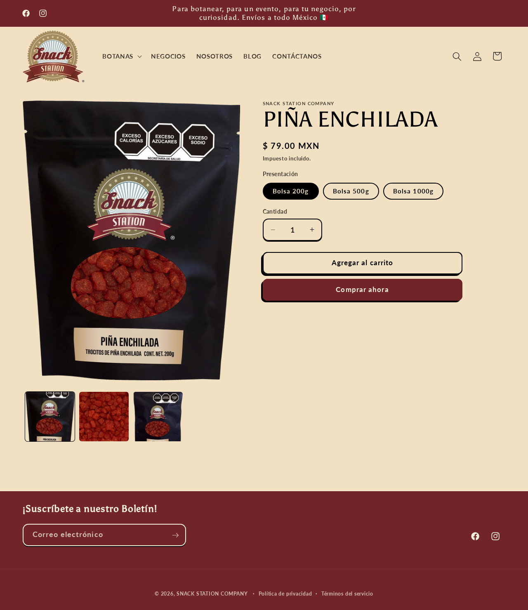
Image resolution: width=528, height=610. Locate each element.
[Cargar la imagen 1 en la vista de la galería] (50, 416)
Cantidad (275, 211)
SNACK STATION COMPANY (212, 594)
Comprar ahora (362, 289)
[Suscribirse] (175, 535)
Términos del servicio (347, 594)
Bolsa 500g (351, 191)
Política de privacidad (285, 594)
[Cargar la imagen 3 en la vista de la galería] (158, 416)
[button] (121, 56)
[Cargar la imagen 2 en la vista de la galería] (104, 416)
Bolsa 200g (291, 191)
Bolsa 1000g (413, 191)
